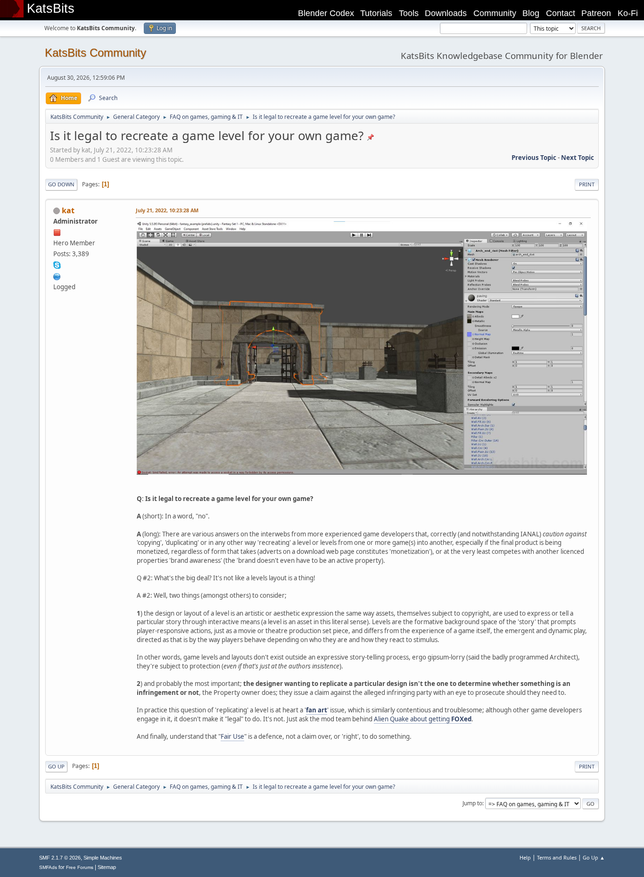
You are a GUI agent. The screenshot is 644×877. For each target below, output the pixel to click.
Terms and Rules (557, 857)
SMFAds (48, 867)
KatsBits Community (95, 52)
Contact (560, 13)
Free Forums (79, 867)
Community (494, 13)
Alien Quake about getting (422, 719)
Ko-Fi (628, 13)
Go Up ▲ (594, 857)
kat (68, 210)
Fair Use (232, 736)
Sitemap (107, 867)
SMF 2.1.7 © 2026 (60, 857)
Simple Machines (102, 857)
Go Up (56, 766)
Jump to (472, 803)
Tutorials (376, 13)
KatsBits (50, 8)
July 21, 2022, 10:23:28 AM (167, 210)
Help (525, 857)
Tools (409, 13)
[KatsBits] (57, 275)
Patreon (596, 13)
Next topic (577, 157)
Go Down (61, 184)
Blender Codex (326, 13)
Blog (530, 13)
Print (586, 184)
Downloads (446, 13)
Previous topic (534, 157)
